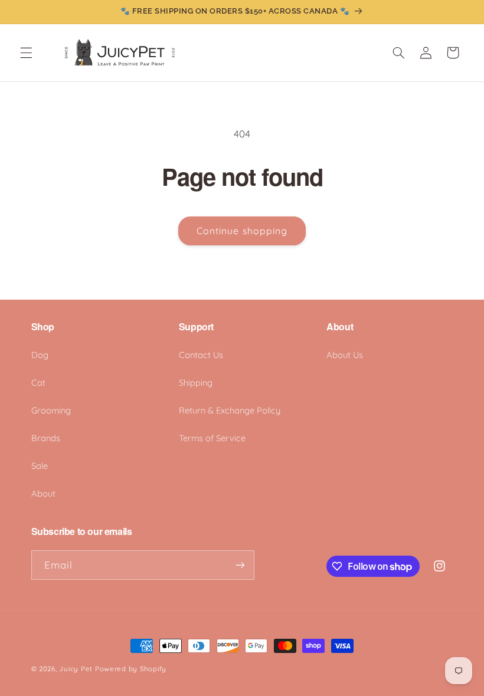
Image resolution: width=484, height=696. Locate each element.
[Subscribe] (239, 564)
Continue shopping (242, 231)
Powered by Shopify (130, 668)
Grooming (51, 410)
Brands (45, 438)
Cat (38, 382)
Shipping (195, 382)
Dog (39, 354)
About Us (344, 354)
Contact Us (201, 354)
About (43, 493)
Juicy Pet (76, 668)
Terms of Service (212, 438)
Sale (39, 465)
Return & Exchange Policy (229, 410)
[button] (26, 52)
